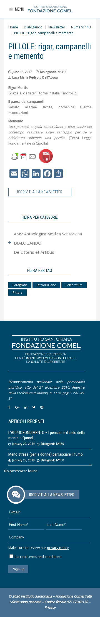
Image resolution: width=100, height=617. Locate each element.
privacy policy (58, 547)
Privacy (50, 607)
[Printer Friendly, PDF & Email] (23, 156)
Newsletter (56, 27)
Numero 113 (81, 27)
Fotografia (19, 285)
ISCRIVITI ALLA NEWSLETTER (39, 192)
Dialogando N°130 (52, 444)
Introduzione (46, 285)
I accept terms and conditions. (38, 556)
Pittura (17, 292)
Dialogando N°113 (53, 72)
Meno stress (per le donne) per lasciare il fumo (45, 454)
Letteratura (74, 285)
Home (13, 27)
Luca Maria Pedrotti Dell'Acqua (35, 77)
